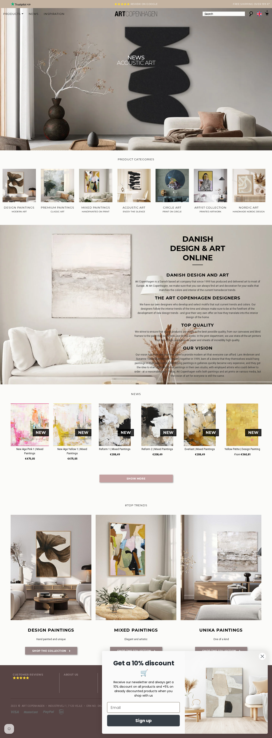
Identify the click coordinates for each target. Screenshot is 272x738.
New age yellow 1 (72, 451)
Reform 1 (114, 449)
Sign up (143, 721)
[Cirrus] (61, 711)
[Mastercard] (31, 711)
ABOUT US (71, 674)
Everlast (200, 449)
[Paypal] (49, 711)
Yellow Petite (242, 449)
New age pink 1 (29, 451)
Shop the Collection (46, 650)
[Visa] (15, 711)
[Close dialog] (262, 656)
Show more (136, 478)
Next (13, 4)
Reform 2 (157, 449)
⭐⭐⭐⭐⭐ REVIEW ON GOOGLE (135, 4)
